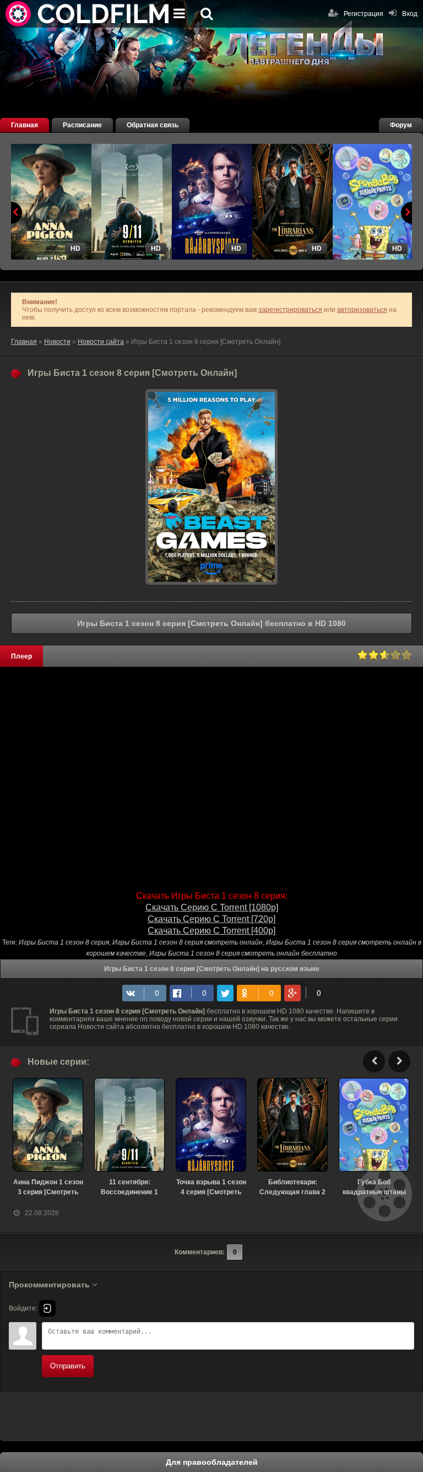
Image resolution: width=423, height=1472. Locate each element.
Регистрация (363, 14)
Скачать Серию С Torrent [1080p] (211, 907)
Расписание (82, 125)
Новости (57, 342)
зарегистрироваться (290, 310)
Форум (401, 125)
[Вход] (47, 1308)
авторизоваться (362, 310)
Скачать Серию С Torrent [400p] (211, 930)
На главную (88, 14)
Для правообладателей (212, 1462)
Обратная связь (152, 125)
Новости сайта (101, 342)
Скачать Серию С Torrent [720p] (211, 919)
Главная (24, 125)
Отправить (67, 1366)
